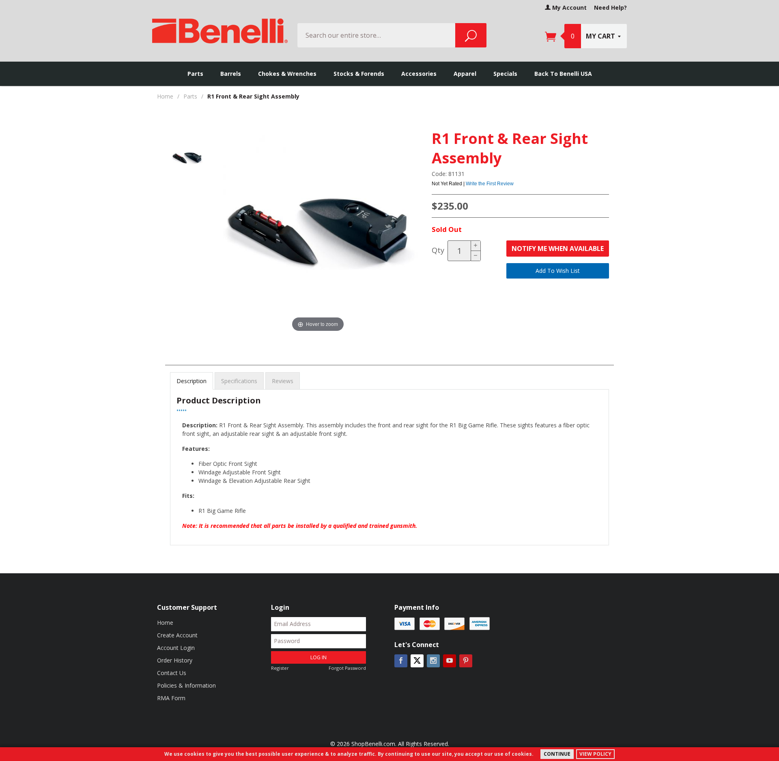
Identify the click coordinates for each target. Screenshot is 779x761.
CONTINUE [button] (557, 753)
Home (165, 96)
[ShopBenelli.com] (220, 28)
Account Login (176, 648)
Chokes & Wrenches (287, 73)
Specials (505, 73)
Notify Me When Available (558, 248)
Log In (318, 657)
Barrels (230, 73)
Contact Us (171, 673)
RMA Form (171, 698)
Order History (174, 660)
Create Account (177, 635)
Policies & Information (186, 685)
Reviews (282, 381)
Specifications (239, 381)
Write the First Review (490, 183)
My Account (569, 7)
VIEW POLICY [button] (595, 753)
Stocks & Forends (359, 73)
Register (280, 668)
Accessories (419, 73)
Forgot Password (347, 668)
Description (191, 381)
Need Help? (610, 7)
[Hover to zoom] (318, 232)
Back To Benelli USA (563, 73)
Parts (195, 73)
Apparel (465, 73)
